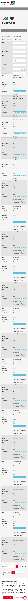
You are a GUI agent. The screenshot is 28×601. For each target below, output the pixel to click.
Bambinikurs (16, 75)
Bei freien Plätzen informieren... (20, 91)
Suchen (20, 73)
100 (3, 574)
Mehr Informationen (20, 597)
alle (19, 43)
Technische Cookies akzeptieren (11, 594)
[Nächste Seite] (22, 566)
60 (19, 572)
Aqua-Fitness (18, 39)
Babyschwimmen (6, 36)
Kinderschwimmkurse (7, 39)
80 (22, 572)
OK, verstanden (8, 597)
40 (16, 572)
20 (13, 572)
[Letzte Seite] (25, 566)
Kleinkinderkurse (17, 36)
